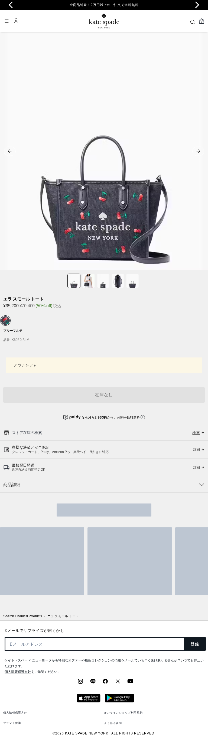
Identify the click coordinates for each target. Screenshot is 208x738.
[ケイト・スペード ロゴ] (104, 21)
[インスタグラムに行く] (80, 683)
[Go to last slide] (10, 5)
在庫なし (104, 394)
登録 (195, 644)
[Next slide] (197, 5)
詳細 (196, 449)
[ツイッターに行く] (118, 683)
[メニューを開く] (6, 21)
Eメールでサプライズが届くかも (34, 631)
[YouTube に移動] (130, 683)
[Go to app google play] (119, 701)
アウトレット (25, 365)
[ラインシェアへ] (93, 683)
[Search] (193, 21)
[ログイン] (16, 21)
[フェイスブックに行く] (105, 683)
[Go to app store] (88, 701)
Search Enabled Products (22, 616)
